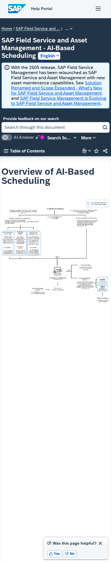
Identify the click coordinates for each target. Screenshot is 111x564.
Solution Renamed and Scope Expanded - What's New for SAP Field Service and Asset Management (56, 87)
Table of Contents (24, 150)
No (70, 553)
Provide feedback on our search (31, 119)
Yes (54, 553)
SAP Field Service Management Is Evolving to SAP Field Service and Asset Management (58, 101)
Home (6, 29)
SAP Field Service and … (38, 29)
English (47, 55)
